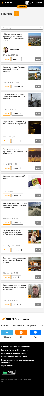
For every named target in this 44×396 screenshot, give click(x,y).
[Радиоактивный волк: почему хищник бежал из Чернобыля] (34, 127)
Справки (15, 195)
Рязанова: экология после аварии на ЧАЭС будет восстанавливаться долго (13, 233)
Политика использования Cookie (14, 356)
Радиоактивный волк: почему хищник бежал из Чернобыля (14, 123)
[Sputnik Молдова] (7, 4)
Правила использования (20, 347)
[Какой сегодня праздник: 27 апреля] (34, 182)
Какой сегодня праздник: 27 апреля (14, 177)
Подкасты (15, 250)
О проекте (5, 347)
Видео (14, 59)
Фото (14, 277)
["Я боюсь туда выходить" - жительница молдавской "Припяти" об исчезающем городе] (34, 39)
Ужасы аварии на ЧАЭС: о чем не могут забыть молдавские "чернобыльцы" (15, 205)
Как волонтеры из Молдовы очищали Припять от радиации (14, 69)
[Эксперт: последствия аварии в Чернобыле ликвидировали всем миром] (34, 291)
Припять (6, 13)
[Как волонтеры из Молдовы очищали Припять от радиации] (34, 73)
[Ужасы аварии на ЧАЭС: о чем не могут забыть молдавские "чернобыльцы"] (34, 209)
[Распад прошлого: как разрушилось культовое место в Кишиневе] (34, 155)
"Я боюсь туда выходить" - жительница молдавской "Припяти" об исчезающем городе (13, 37)
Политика (6, 326)
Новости (15, 114)
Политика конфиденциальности (13, 353)
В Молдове (16, 86)
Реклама (4, 350)
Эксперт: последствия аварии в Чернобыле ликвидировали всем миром (14, 287)
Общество (31, 326)
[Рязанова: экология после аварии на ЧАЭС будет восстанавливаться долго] (34, 236)
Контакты (12, 350)
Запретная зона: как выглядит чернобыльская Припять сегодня (14, 260)
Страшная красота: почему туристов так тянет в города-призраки (14, 96)
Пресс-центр (22, 350)
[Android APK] (8, 372)
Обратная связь (7, 365)
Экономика (18, 326)
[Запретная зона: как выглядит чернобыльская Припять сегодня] (34, 264)
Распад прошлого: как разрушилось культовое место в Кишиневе (15, 151)
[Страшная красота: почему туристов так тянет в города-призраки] (34, 100)
